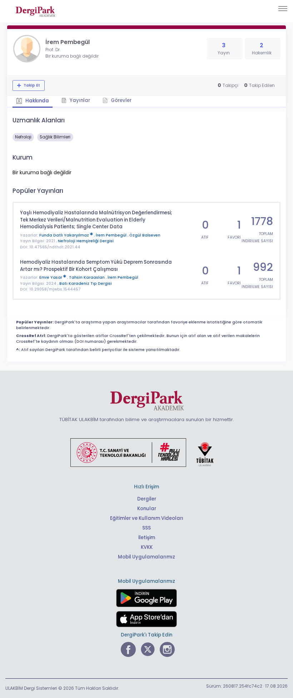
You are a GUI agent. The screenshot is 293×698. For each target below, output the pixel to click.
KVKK (147, 547)
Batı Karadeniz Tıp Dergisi (85, 283)
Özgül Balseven (144, 235)
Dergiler (146, 499)
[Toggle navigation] (283, 8)
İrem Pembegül (112, 235)
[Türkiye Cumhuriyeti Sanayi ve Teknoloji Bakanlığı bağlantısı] (146, 452)
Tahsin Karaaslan (87, 277)
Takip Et (31, 85)
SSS (146, 527)
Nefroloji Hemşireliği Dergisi (86, 241)
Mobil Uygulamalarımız (146, 556)
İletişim (146, 537)
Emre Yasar (51, 277)
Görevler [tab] (120, 100)
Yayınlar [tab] (79, 100)
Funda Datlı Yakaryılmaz (64, 235)
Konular (146, 508)
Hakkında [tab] (36, 100)
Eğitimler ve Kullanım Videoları (146, 518)
